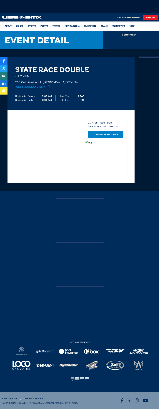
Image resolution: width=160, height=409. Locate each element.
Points (44, 26)
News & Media (72, 26)
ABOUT (8, 26)
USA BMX (24, 403)
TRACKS (56, 26)
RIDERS (19, 26)
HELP (132, 26)
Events (32, 26)
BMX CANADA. (36, 403)
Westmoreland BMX (30, 86)
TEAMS (104, 26)
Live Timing (90, 26)
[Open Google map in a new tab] (106, 158)
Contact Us (118, 26)
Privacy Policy (34, 398)
